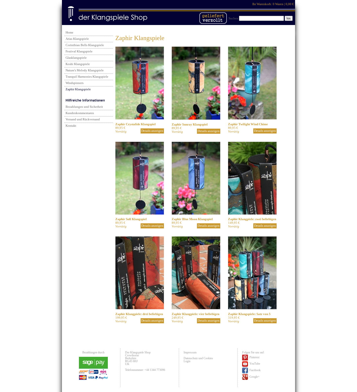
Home (69, 32)
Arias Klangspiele (77, 39)
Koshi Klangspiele (78, 64)
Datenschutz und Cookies (198, 358)
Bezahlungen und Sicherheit (84, 106)
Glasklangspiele (76, 57)
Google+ (254, 376)
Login (187, 361)
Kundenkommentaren (80, 113)
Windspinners (75, 83)
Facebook (255, 370)
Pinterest (254, 357)
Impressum (190, 352)
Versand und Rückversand (83, 119)
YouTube (254, 363)
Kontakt (71, 125)
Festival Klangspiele (79, 51)
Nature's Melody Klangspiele (85, 70)
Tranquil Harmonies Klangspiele (87, 76)
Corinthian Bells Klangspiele (85, 45)
